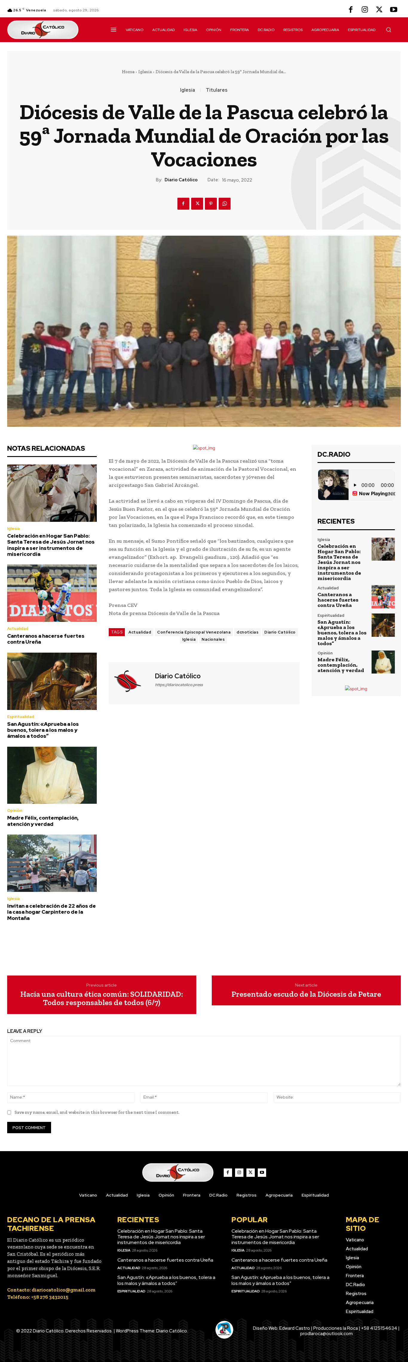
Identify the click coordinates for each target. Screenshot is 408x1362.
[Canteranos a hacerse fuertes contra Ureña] (52, 593)
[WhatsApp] (225, 204)
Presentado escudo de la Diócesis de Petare (306, 994)
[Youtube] (393, 10)
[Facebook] (350, 10)
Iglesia (145, 71)
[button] (388, 29)
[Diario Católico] (131, 682)
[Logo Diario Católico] (52, 29)
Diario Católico (181, 179)
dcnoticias (247, 632)
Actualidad (17, 629)
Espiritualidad (20, 717)
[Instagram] (365, 10)
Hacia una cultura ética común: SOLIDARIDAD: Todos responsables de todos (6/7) (101, 998)
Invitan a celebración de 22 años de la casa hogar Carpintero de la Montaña (51, 912)
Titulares (217, 90)
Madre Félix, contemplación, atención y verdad (43, 821)
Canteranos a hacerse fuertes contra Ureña (46, 639)
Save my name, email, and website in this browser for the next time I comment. (97, 1112)
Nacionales (213, 639)
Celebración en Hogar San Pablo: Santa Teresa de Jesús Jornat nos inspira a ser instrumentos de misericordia (51, 545)
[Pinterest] (211, 204)
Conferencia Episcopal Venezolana (194, 632)
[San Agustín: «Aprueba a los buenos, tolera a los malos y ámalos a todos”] (52, 681)
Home (128, 71)
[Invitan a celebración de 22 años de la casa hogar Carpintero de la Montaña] (52, 863)
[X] (379, 10)
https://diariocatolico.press (179, 684)
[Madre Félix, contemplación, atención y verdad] (52, 775)
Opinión (14, 810)
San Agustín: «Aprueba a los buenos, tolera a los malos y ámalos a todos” (43, 730)
